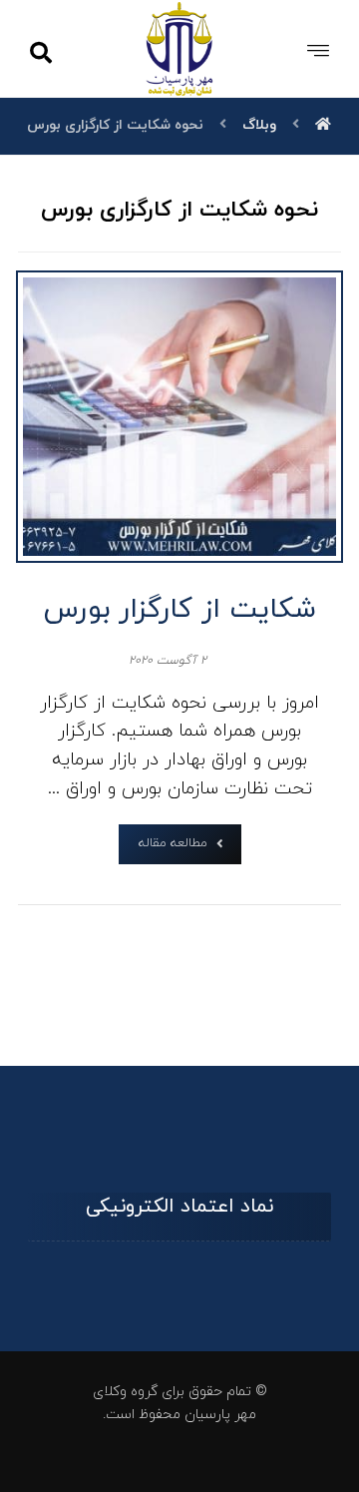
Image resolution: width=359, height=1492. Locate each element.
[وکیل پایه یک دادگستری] (180, 48)
